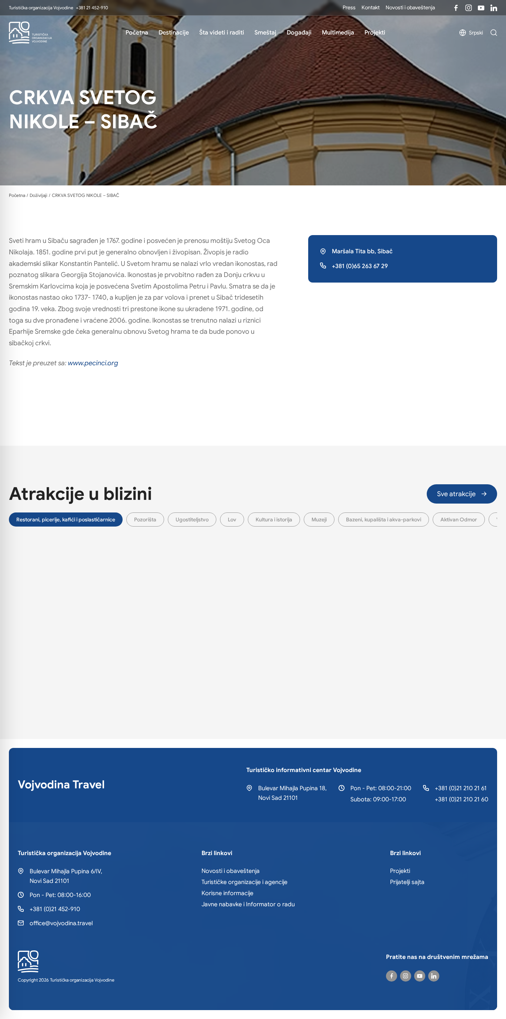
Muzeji (319, 519)
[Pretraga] (493, 32)
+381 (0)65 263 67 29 (360, 266)
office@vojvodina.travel (61, 923)
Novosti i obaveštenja (410, 7)
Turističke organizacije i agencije (244, 882)
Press (349, 7)
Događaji (299, 32)
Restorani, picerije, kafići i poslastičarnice (65, 519)
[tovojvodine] (391, 976)
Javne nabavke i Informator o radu (248, 904)
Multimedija (338, 32)
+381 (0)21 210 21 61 (461, 788)
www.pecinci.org (93, 363)
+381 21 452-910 (92, 7)
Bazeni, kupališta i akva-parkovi (383, 519)
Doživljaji (38, 195)
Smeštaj (265, 32)
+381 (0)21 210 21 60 (461, 799)
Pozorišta (145, 519)
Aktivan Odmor (458, 519)
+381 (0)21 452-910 (55, 909)
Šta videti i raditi (221, 32)
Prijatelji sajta (407, 882)
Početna (137, 32)
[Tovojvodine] (456, 7)
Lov (232, 519)
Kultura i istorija (274, 519)
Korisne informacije (227, 893)
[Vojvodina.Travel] (468, 7)
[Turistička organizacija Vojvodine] (30, 33)
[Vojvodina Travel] (481, 7)
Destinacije (174, 32)
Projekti (374, 32)
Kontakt (371, 7)
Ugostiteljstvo (192, 519)
